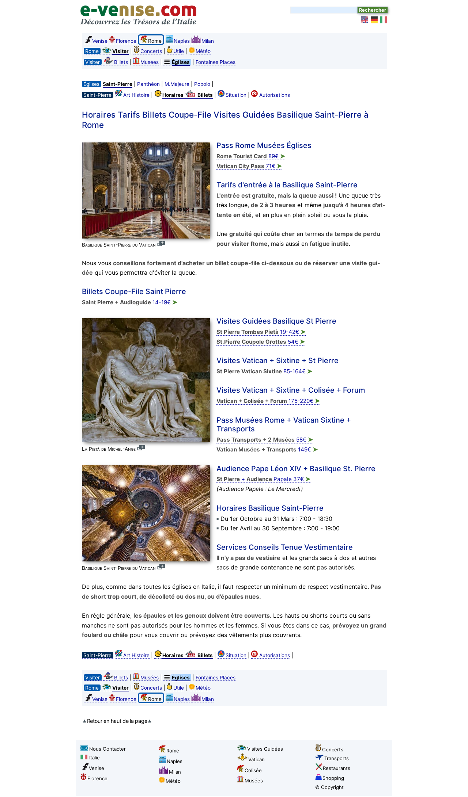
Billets (121, 62)
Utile (178, 51)
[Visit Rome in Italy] (365, 19)
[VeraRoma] (384, 19)
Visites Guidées (265, 749)
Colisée (253, 770)
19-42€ (261, 331)
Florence (126, 41)
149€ (267, 449)
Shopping (333, 778)
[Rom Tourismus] (374, 19)
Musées (149, 62)
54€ (260, 341)
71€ (249, 166)
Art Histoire (136, 95)
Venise (99, 41)
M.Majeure (177, 84)
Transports (336, 758)
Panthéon (148, 84)
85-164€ (264, 371)
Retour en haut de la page (117, 721)
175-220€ (268, 400)
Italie (94, 757)
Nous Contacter (107, 749)
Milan (207, 41)
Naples (182, 41)
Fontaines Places (215, 62)
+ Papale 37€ (263, 479)
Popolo (202, 84)
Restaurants (336, 768)
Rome (172, 751)
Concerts (151, 51)
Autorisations (274, 95)
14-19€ (129, 302)
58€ (264, 439)
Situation (236, 95)
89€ (250, 156)
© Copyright (329, 787)
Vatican (256, 759)
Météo (203, 51)
